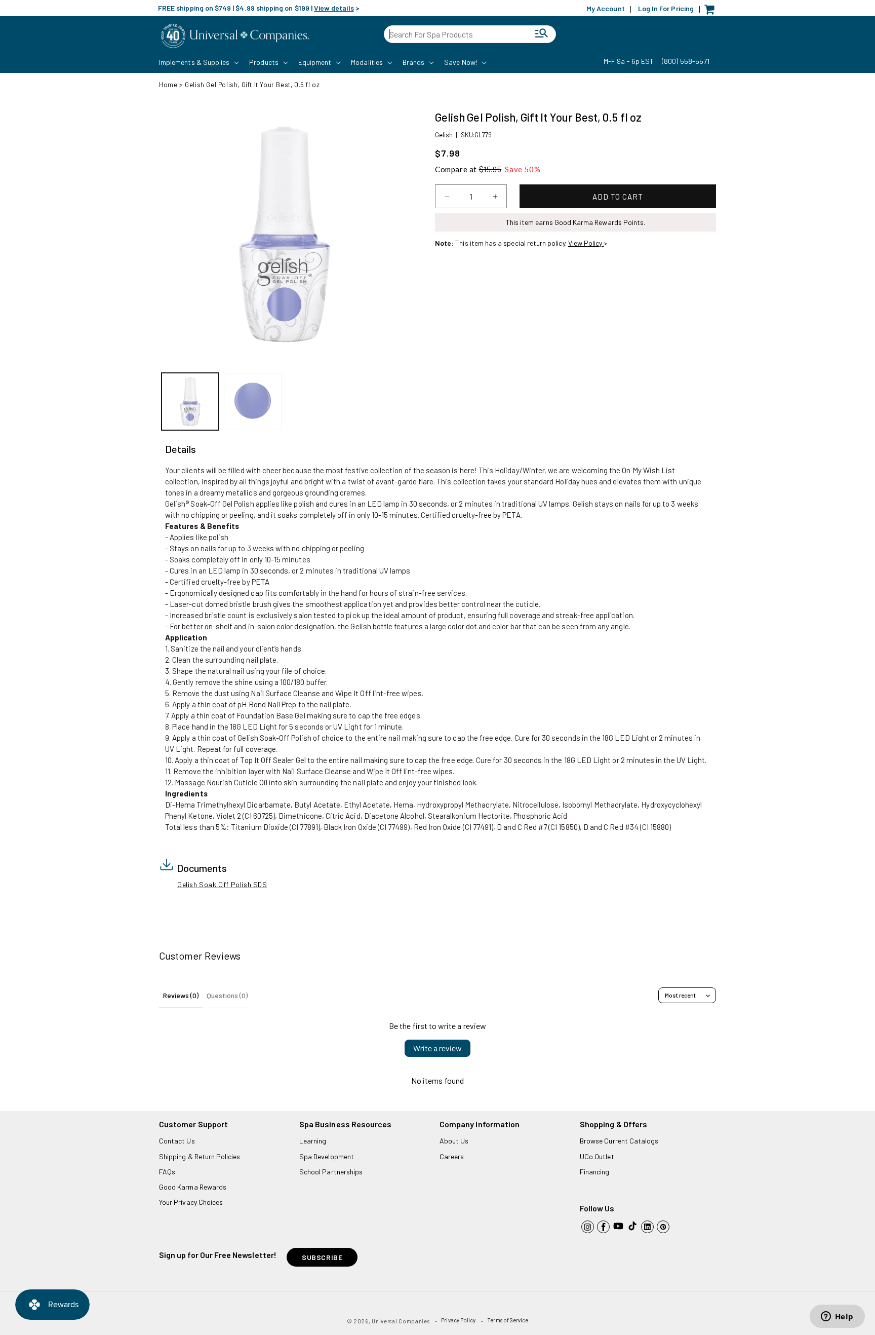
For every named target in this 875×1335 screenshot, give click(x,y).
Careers (452, 1156)
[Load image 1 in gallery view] (190, 401)
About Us (454, 1140)
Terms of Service (507, 1320)
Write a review (437, 1048)
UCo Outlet (597, 1156)
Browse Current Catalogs (619, 1140)
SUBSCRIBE (322, 1257)
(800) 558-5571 (685, 61)
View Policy (586, 243)
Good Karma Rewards (192, 1187)
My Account (605, 8)
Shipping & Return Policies (200, 1156)
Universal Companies (400, 1321)
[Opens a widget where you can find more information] (837, 1317)
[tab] (180, 449)
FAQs (167, 1171)
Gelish (444, 135)
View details (334, 8)
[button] (198, 62)
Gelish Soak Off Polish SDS (222, 884)
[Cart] (712, 12)
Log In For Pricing (666, 8)
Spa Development (326, 1156)
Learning (312, 1140)
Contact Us (177, 1140)
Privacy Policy (458, 1320)
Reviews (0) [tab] (180, 995)
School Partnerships (331, 1171)
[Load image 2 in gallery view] (252, 401)
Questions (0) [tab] (227, 995)
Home (168, 85)
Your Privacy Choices (191, 1202)
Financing (595, 1171)
